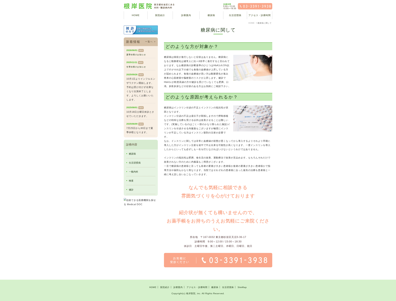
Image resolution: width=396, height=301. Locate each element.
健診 (131, 189)
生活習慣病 (235, 15)
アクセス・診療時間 (259, 15)
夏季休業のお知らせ (136, 54)
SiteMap (242, 287)
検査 (131, 180)
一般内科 (133, 171)
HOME (136, 15)
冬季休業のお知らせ (136, 67)
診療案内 (186, 15)
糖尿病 (211, 15)
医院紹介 (165, 287)
